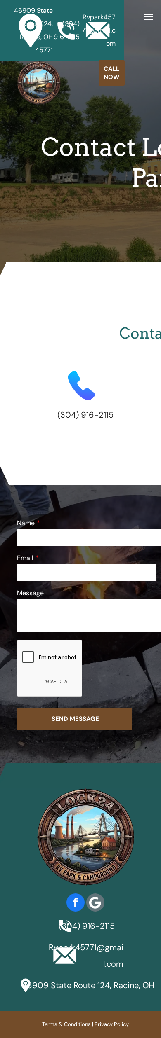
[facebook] (75, 903)
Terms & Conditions (66, 1024)
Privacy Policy (112, 1024)
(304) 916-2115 (85, 414)
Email (25, 558)
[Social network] (95, 903)
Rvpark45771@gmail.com (99, 30)
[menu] (148, 17)
